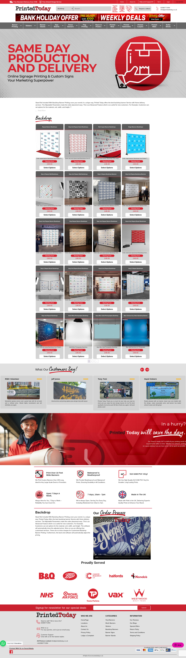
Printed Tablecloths (126, 26)
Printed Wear (112, 26)
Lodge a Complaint (87, 635)
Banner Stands (42, 26)
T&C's (159, 2)
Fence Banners (70, 26)
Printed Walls (154, 26)
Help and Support (146, 2)
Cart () (179, 2)
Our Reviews (134, 620)
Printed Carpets (140, 26)
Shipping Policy (135, 635)
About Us (132, 2)
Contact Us (84, 629)
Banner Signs (110, 632)
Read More (42, 110)
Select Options (50, 168)
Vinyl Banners (110, 620)
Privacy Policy (85, 632)
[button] (142, 8)
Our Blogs (133, 623)
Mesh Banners (110, 623)
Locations (84, 623)
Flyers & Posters (98, 26)
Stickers (29, 26)
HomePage (85, 620)
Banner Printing (15, 26)
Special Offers (135, 626)
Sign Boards (56, 26)
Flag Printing (84, 26)
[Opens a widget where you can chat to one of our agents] (178, 645)
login (168, 2)
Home (122, 2)
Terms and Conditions (137, 632)
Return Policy (134, 629)
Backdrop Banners (111, 629)
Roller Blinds (168, 26)
